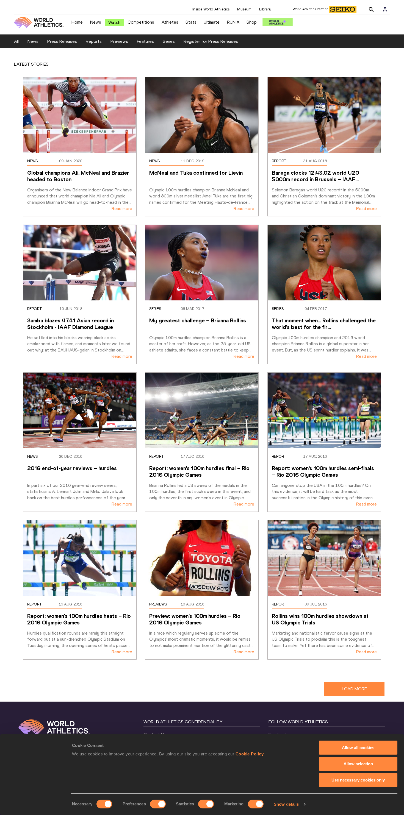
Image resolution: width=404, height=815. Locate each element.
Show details (286, 804)
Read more (122, 208)
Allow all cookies (358, 747)
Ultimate (212, 22)
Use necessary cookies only (358, 780)
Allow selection (358, 763)
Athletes (170, 22)
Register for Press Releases (211, 41)
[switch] (158, 804)
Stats (191, 22)
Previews (119, 41)
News (95, 22)
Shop (252, 22)
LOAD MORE (354, 688)
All (16, 41)
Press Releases (62, 41)
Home (77, 22)
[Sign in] (385, 9)
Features (145, 41)
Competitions (141, 22)
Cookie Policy (250, 754)
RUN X (233, 22)
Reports (94, 41)
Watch (114, 22)
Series (169, 41)
